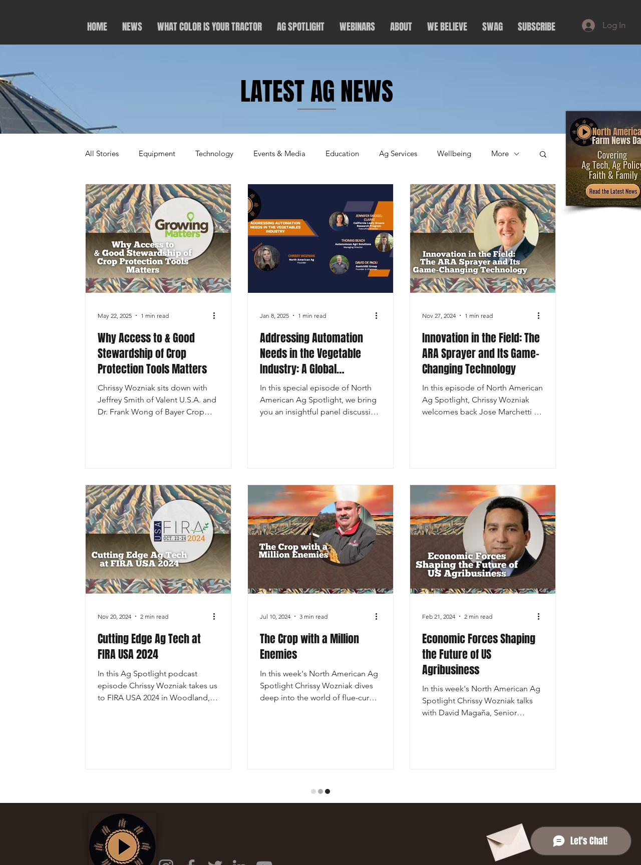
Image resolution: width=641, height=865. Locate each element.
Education (342, 153)
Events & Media (279, 153)
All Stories (102, 153)
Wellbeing (454, 153)
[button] (543, 155)
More (500, 153)
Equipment (157, 153)
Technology (214, 153)
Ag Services (398, 153)
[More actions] (217, 315)
